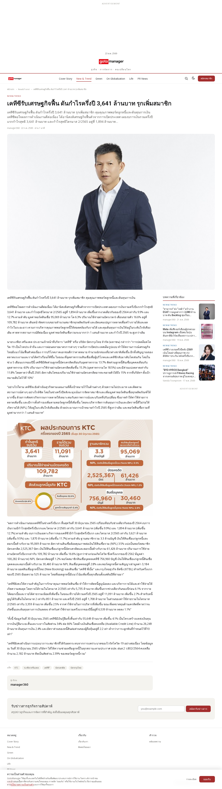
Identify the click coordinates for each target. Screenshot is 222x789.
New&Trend (23, 89)
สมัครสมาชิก (206, 78)
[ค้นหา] (186, 78)
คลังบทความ (155, 741)
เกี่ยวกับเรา (83, 741)
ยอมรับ (207, 779)
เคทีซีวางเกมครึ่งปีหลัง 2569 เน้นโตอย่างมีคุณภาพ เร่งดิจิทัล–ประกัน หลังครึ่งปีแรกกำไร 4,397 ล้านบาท (178, 352)
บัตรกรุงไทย (76, 667)
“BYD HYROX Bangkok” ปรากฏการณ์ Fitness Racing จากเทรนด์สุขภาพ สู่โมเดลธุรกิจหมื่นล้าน (180, 373)
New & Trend (83, 78)
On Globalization (115, 78)
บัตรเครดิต (60, 667)
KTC (16, 667)
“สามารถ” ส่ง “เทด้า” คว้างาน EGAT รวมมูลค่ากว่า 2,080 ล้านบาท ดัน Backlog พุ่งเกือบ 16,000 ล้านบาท (179, 312)
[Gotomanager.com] (111, 61)
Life (131, 78)
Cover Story (65, 78)
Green (99, 78)
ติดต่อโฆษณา (84, 747)
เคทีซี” (47, 667)
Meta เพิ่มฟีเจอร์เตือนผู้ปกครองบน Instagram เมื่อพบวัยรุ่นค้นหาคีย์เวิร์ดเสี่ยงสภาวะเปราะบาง (179, 332)
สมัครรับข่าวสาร (198, 708)
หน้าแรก (10, 89)
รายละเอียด (191, 779)
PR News (143, 78)
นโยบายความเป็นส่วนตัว (22, 784)
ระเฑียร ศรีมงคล (31, 667)
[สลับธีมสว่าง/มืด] (193, 78)
